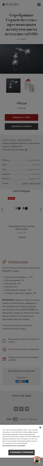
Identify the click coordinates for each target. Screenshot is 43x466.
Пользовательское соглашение (13, 445)
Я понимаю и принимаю (21, 452)
